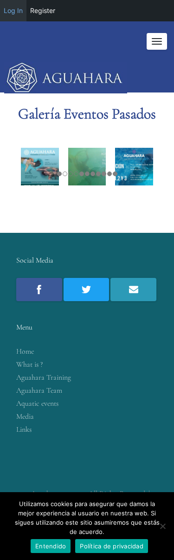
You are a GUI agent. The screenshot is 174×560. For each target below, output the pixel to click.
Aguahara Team (39, 390)
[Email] (133, 289)
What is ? (29, 364)
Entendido (50, 546)
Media (25, 416)
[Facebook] (39, 289)
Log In (13, 10)
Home (25, 351)
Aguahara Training (43, 377)
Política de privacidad (111, 546)
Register (42, 10)
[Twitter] (87, 289)
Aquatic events (37, 403)
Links (24, 429)
